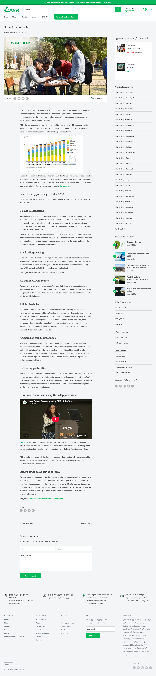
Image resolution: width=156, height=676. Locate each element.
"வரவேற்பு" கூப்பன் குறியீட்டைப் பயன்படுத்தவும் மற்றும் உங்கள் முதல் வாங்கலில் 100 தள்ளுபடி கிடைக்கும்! (78, 2)
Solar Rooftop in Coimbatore (124, 141)
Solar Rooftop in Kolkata (123, 147)
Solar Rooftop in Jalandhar (124, 207)
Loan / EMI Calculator (122, 373)
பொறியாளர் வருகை (133, 48)
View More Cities (120, 229)
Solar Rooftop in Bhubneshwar (125, 152)
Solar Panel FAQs (120, 308)
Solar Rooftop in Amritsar (123, 218)
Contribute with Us (121, 343)
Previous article (27, 523)
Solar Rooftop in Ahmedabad (124, 196)
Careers (39, 640)
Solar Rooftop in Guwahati (124, 169)
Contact (25, 17)
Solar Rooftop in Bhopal (123, 185)
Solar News (118, 324)
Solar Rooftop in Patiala (123, 223)
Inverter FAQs (119, 313)
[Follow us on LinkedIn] (132, 386)
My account (129, 11)
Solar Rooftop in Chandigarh (124, 98)
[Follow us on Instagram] (124, 386)
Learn (34, 17)
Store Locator (41, 619)
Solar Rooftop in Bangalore (124, 131)
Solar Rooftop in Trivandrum (124, 125)
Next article (85, 523)
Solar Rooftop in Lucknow (124, 92)
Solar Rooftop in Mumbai (123, 174)
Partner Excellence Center (66, 17)
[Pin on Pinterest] (19, 98)
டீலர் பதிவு (130, 67)
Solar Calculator (120, 362)
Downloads (40, 637)
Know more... (65, 186)
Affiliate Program (42, 633)
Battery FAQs (119, 319)
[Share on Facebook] (14, 98)
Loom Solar (24, 442)
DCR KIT (45, 17)
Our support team (67, 623)
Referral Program (121, 337)
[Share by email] (27, 98)
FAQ (62, 619)
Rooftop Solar (66, 630)
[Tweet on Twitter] (23, 98)
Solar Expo (65, 633)
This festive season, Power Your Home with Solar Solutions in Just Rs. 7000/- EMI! (139, 266)
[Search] (118, 9)
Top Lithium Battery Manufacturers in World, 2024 (137, 278)
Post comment (30, 576)
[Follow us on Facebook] (116, 386)
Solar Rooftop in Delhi (122, 202)
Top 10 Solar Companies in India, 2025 (138, 255)
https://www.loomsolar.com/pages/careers (46, 499)
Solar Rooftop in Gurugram (124, 109)
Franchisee (40, 630)
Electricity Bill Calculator (123, 367)
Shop (14, 17)
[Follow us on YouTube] (128, 386)
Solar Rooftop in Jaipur (123, 180)
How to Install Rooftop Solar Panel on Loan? (139, 290)
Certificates (40, 626)
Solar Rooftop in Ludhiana (124, 212)
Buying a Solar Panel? (134, 242)
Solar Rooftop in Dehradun (124, 103)
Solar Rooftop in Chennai (123, 120)
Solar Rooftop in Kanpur (123, 114)
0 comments (99, 98)
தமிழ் (7, 664)
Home (6, 17)
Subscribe (92, 635)
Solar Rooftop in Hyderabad (124, 136)
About (38, 623)
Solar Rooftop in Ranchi (123, 163)
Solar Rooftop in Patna (122, 158)
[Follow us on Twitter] (120, 386)
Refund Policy (66, 626)
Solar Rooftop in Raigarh (123, 191)
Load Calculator (120, 356)
